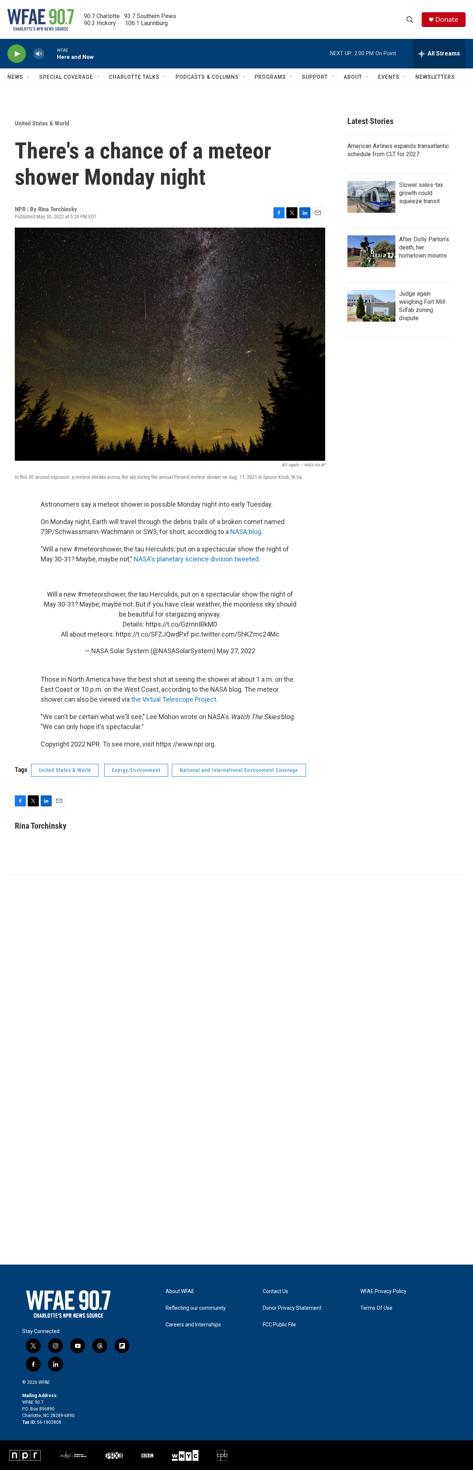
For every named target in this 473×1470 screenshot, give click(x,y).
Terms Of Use (376, 1308)
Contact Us (275, 1291)
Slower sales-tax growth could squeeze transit (421, 193)
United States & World (42, 123)
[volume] (39, 54)
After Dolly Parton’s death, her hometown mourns (424, 247)
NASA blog (245, 532)
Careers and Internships (193, 1325)
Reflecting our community (196, 1308)
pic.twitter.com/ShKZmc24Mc (235, 634)
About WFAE (180, 1291)
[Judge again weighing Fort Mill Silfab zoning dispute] (371, 306)
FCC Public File (279, 1325)
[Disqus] (236, 975)
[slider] (51, 53)
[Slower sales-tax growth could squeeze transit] (371, 197)
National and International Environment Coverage (239, 770)
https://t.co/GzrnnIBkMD (181, 624)
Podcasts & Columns (207, 77)
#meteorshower (101, 594)
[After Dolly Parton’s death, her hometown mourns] (371, 251)
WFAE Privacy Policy (383, 1291)
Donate (446, 19)
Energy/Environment (136, 770)
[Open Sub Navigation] (29, 77)
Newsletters (435, 77)
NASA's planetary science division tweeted (196, 559)
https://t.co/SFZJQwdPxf (152, 634)
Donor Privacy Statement (292, 1308)
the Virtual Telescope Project (173, 699)
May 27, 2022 (236, 651)
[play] (17, 54)
